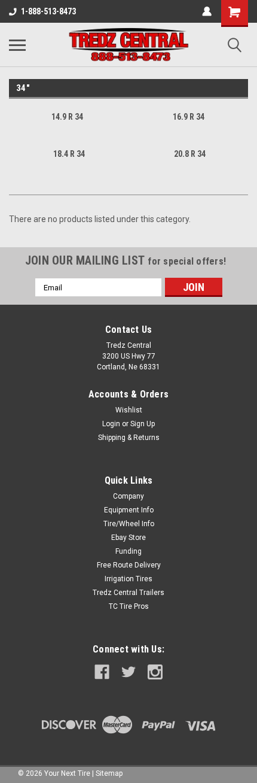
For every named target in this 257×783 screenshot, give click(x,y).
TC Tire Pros (129, 606)
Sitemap (109, 773)
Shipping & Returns (129, 437)
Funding (128, 551)
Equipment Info (129, 510)
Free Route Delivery (129, 565)
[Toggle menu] (17, 45)
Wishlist (128, 410)
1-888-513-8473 (48, 11)
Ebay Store (128, 537)
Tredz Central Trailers (128, 592)
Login (111, 424)
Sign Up (142, 424)
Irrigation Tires (128, 579)
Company (128, 496)
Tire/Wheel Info (128, 524)
